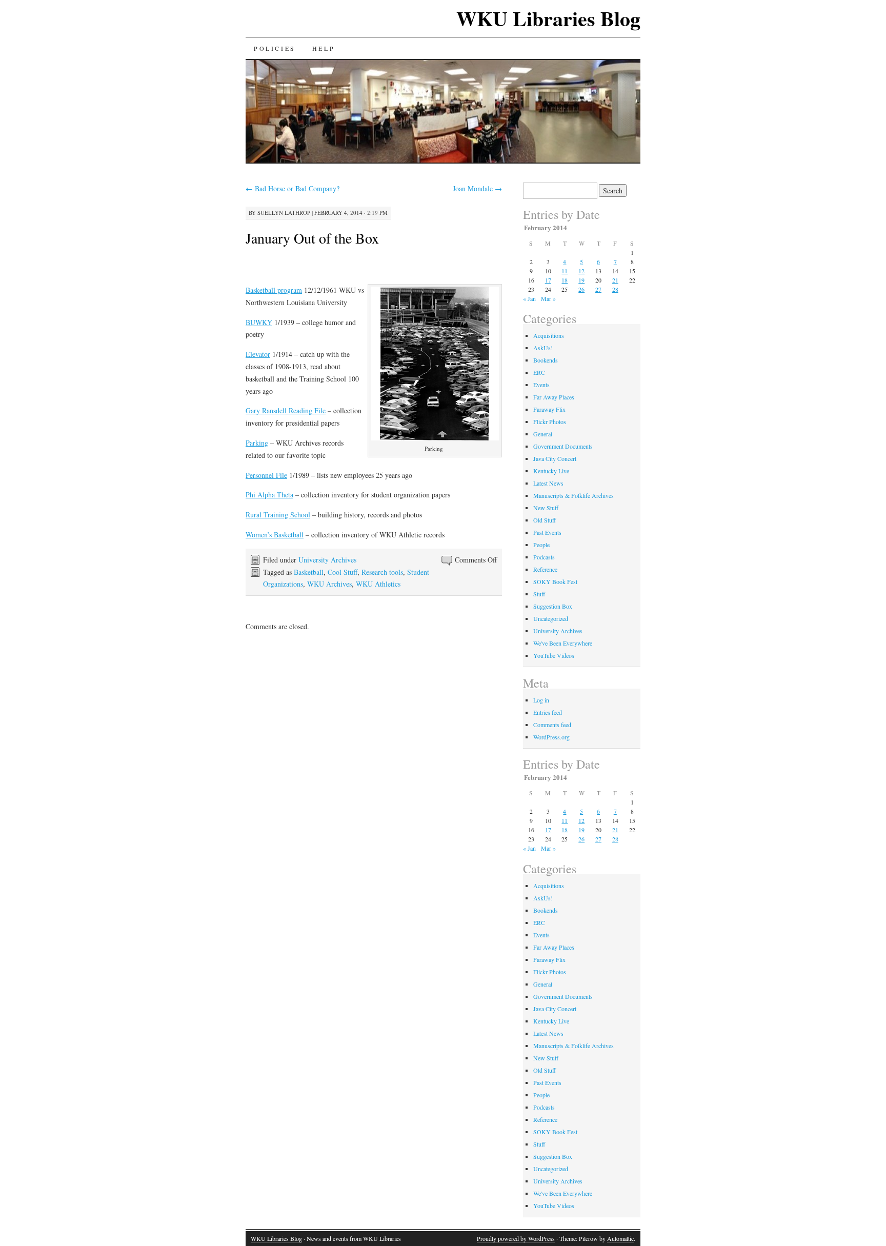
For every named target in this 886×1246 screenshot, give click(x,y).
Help (323, 48)
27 (598, 289)
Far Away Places (553, 397)
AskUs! (543, 348)
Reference (545, 569)
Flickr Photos (549, 421)
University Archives (327, 560)
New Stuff (545, 508)
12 (581, 271)
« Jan (529, 298)
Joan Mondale (477, 188)
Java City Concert (554, 458)
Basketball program (274, 290)
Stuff (539, 594)
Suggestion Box (552, 606)
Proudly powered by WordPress (516, 1238)
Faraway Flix (549, 409)
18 (564, 280)
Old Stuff (544, 520)
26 (581, 289)
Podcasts (544, 557)
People (541, 544)
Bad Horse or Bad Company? (292, 188)
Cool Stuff (342, 572)
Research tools (382, 572)
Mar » (548, 298)
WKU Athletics (378, 584)
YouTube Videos (553, 655)
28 (615, 289)
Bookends (545, 360)
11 (564, 271)
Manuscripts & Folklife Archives (573, 495)
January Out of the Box (312, 238)
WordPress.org (551, 737)
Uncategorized (550, 618)
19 (581, 280)
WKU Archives (329, 584)
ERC (539, 372)
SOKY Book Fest (555, 581)
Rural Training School (278, 514)
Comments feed (552, 724)
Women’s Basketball (275, 534)
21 (615, 280)
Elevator (258, 354)
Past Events (547, 532)
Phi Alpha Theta (269, 494)
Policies (275, 48)
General (542, 434)
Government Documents (563, 446)
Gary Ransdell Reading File (286, 410)
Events (541, 384)
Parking (257, 443)
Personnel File (266, 475)
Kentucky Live (551, 471)
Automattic (620, 1238)
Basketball (309, 572)
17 (548, 280)
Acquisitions (548, 335)
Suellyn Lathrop (283, 212)
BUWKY (259, 322)
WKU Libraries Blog (548, 18)
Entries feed (547, 712)
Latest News (548, 483)
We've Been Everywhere (562, 643)
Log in (541, 700)
